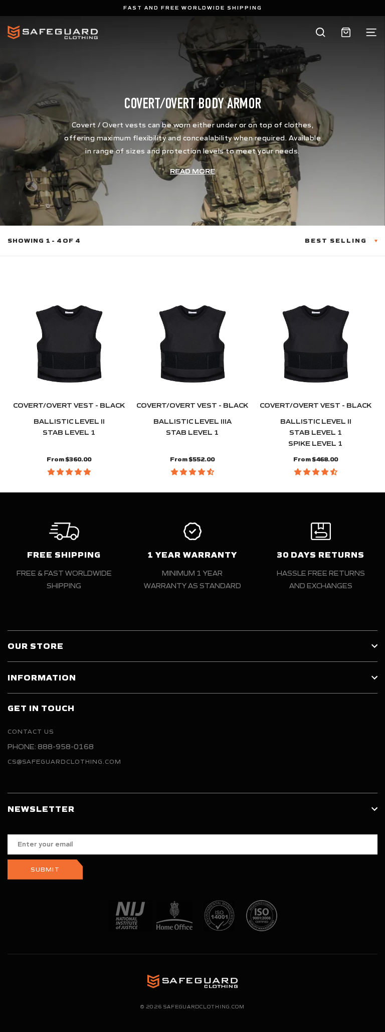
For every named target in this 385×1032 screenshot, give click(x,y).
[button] (69, 471)
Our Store (36, 646)
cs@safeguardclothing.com (64, 761)
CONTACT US (31, 731)
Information (42, 677)
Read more (192, 171)
